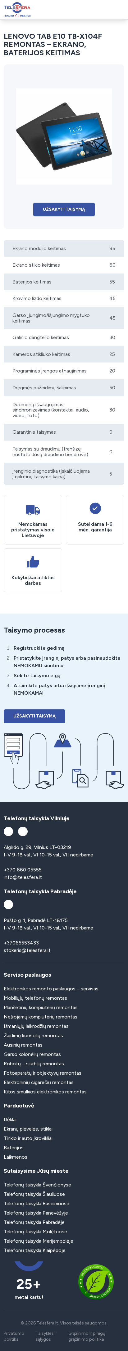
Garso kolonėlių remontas (32, 1054)
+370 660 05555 (23, 870)
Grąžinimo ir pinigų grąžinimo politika (86, 1336)
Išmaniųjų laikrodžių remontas (36, 1026)
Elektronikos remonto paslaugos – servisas (51, 989)
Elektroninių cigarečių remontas (39, 1082)
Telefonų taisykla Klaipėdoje (35, 1250)
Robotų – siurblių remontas (34, 1064)
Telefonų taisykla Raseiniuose (36, 1203)
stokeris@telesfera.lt (27, 950)
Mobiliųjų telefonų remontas (35, 998)
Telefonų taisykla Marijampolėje (38, 1241)
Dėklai (10, 1119)
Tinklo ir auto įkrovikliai (28, 1138)
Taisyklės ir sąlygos (46, 1336)
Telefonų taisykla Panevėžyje (36, 1213)
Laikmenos (15, 1157)
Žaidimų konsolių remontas (33, 1035)
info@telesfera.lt (23, 877)
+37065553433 (21, 943)
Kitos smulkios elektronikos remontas (45, 1092)
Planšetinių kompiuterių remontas (41, 1007)
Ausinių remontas (23, 1045)
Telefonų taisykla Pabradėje (34, 1222)
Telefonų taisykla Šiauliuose (34, 1194)
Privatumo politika (14, 1336)
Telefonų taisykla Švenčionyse (37, 1185)
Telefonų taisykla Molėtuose (35, 1232)
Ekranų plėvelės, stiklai (28, 1129)
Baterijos (14, 1148)
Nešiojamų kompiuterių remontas (40, 1017)
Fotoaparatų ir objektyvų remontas (42, 1073)
